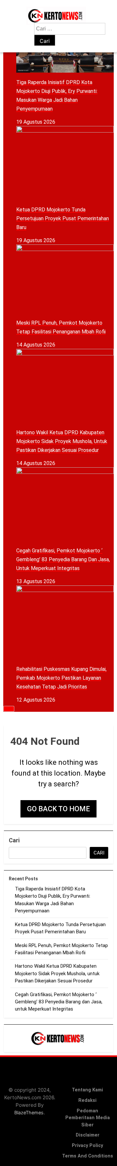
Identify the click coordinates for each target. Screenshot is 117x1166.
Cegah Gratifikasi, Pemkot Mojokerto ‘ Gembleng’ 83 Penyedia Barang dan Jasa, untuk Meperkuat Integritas (63, 559)
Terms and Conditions (87, 1156)
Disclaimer (87, 1135)
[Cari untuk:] (69, 29)
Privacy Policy (87, 1145)
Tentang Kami (87, 1090)
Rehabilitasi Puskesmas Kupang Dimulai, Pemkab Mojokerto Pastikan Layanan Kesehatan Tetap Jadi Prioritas (61, 678)
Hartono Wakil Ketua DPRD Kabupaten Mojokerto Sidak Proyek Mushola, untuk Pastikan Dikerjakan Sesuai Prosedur (61, 441)
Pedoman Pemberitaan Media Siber (87, 1118)
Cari (14, 840)
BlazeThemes (29, 1112)
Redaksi (87, 1100)
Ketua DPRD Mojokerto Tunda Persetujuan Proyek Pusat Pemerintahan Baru (62, 218)
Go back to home (58, 809)
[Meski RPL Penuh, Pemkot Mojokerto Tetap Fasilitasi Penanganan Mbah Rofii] (65, 278)
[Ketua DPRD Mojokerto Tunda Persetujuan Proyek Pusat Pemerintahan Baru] (65, 163)
